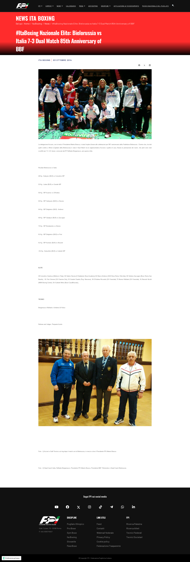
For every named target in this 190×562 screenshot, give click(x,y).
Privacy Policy (103, 537)
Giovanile (71, 541)
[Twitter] (144, 65)
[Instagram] (89, 506)
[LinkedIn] (150, 65)
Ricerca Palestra (134, 524)
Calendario (71, 6)
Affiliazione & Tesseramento (126, 6)
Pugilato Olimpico (75, 524)
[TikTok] (100, 506)
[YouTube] (56, 506)
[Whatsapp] (122, 506)
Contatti (100, 528)
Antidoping (93, 6)
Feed (99, 524)
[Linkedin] (133, 506)
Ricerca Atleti (132, 528)
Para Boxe (72, 546)
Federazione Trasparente (109, 546)
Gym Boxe (72, 532)
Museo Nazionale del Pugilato (155, 6)
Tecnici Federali (134, 532)
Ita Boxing (72, 537)
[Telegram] (111, 506)
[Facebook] (139, 65)
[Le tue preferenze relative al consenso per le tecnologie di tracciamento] (11, 558)
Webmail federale (105, 532)
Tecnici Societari (134, 537)
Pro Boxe (71, 528)
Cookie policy (103, 541)
